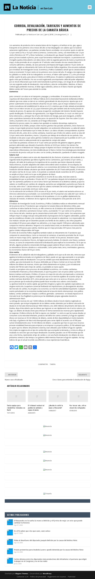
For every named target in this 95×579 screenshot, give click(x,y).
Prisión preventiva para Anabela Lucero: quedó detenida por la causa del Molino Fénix (48, 550)
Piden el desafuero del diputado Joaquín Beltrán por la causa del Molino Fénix (45, 540)
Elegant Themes (21, 574)
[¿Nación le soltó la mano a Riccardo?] (58, 396)
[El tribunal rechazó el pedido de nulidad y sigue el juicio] (37, 396)
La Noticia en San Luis (34, 34)
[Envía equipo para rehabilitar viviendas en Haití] (16, 396)
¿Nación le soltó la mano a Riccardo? (56, 406)
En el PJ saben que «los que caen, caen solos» (32, 531)
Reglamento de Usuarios (57, 577)
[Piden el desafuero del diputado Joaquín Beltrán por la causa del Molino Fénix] (10, 542)
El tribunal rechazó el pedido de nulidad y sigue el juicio (36, 407)
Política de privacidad (38, 577)
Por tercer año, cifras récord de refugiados (78, 406)
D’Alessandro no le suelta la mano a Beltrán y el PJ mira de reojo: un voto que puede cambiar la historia (48, 522)
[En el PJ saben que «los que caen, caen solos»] (10, 532)
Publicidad (71, 577)
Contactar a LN (22, 577)
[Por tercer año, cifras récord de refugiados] (79, 396)
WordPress (47, 574)
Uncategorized (60, 34)
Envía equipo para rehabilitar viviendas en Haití (16, 407)
